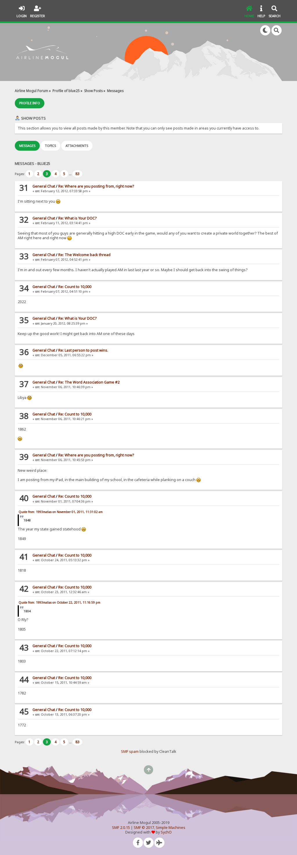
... (71, 174)
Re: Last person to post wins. (83, 350)
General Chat (43, 186)
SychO (166, 832)
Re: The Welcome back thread (84, 254)
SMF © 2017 (144, 827)
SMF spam (130, 751)
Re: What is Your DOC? (77, 218)
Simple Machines (170, 827)
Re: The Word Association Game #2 (88, 382)
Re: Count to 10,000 (74, 286)
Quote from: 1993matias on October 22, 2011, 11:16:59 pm (59, 602)
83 (77, 173)
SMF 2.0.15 (121, 827)
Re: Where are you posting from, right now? (96, 186)
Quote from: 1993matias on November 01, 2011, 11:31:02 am (61, 512)
